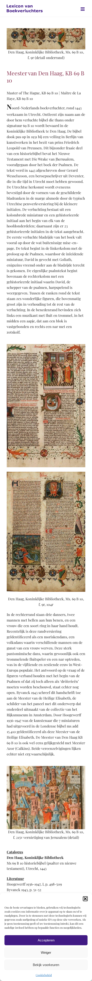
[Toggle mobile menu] (83, 9)
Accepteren (46, 940)
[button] (85, 898)
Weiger (46, 952)
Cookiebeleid (44, 975)
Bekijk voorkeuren (46, 965)
